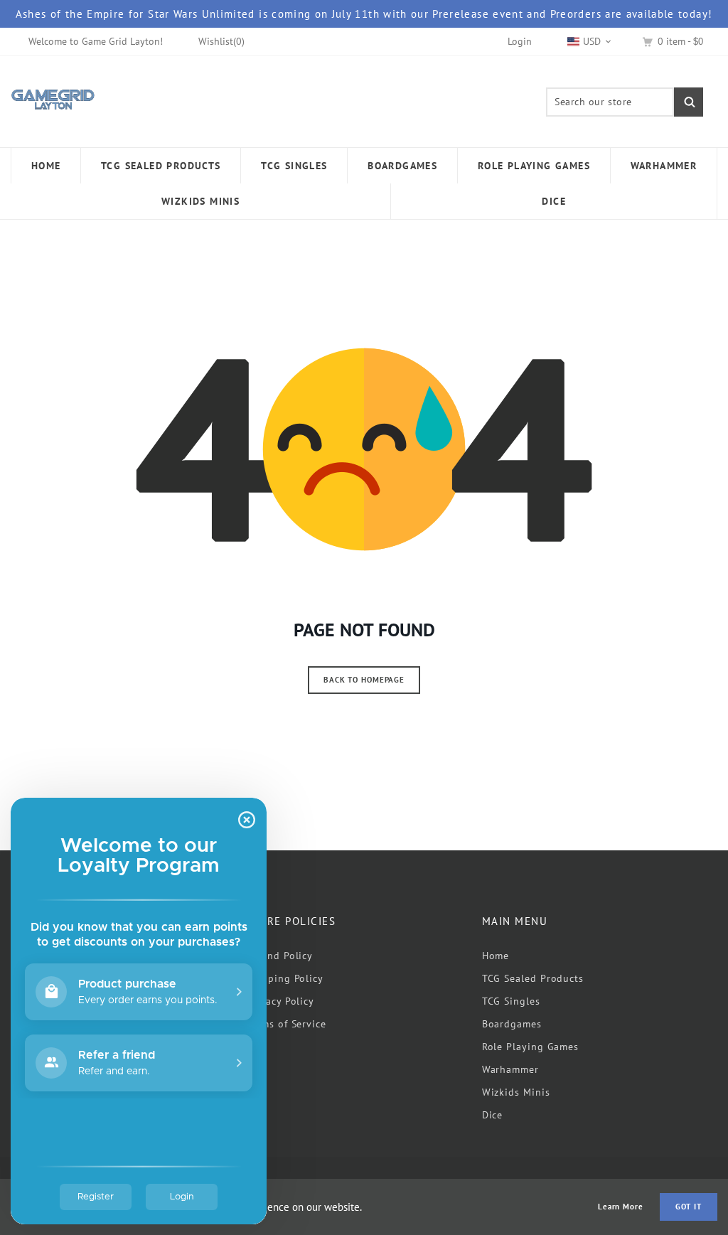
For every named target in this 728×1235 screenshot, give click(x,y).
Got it (688, 1207)
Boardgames (512, 1023)
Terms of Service (286, 1023)
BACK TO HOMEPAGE (364, 680)
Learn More (620, 1207)
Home (496, 955)
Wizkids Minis (516, 1092)
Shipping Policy (284, 978)
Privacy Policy (280, 1001)
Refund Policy (279, 955)
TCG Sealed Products (533, 978)
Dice (492, 1114)
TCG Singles (511, 1001)
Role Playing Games (530, 1046)
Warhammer (510, 1069)
